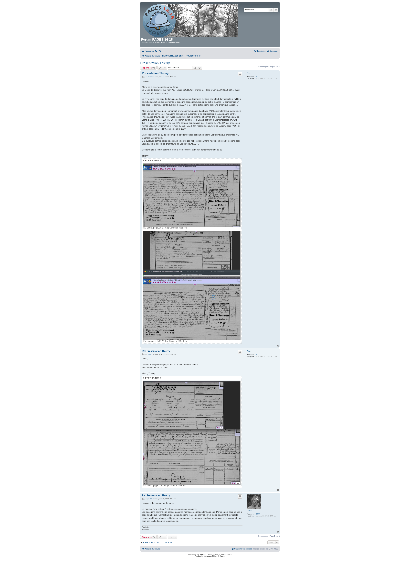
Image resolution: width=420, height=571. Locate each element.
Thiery (249, 73)
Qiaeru (222, 556)
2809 (258, 514)
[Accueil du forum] (190, 20)
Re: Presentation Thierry (156, 351)
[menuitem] (158, 51)
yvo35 (249, 510)
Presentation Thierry (155, 63)
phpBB (202, 554)
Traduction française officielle (206, 556)
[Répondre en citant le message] (240, 74)
